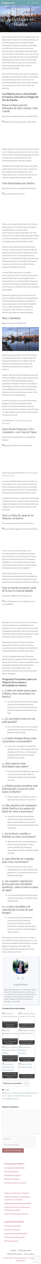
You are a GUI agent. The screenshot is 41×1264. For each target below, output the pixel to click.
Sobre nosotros (29, 1254)
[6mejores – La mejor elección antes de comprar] (8, 2)
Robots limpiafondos (11, 1179)
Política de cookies (25, 1250)
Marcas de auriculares (12, 1175)
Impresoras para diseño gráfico (15, 1233)
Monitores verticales (12, 1229)
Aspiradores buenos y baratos (15, 1183)
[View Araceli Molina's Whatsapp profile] (23, 978)
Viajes (7, 1090)
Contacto (13, 1250)
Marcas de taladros (11, 1241)
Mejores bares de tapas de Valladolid (17, 1203)
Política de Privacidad (14, 1254)
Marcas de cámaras (11, 1171)
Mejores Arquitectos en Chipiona (16, 1193)
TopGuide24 (25, 79)
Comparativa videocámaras (14, 1168)
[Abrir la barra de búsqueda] (28, 2)
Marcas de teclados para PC (14, 1237)
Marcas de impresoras (12, 1226)
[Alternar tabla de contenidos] (25, 1083)
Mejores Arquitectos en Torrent (16, 1214)
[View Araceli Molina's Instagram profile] (18, 978)
